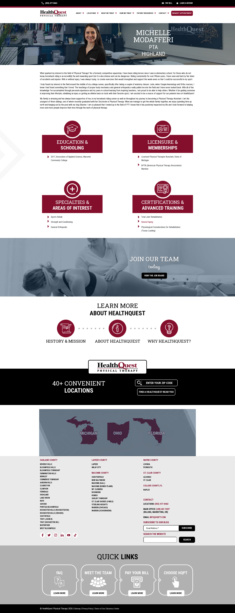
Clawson (44, 489)
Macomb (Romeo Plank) (102, 486)
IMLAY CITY (96, 467)
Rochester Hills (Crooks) (52, 513)
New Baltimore (98, 480)
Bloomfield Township (50, 470)
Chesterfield (98, 477)
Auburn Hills (46, 482)
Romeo (95, 495)
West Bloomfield (47, 528)
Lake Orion (45, 498)
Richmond (96, 492)
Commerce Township (49, 479)
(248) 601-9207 (163, 509)
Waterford (45, 525)
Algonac (147, 477)
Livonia (146, 464)
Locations (91, 13)
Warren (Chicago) (100, 507)
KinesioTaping (147, 222)
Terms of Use (100, 609)
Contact (162, 13)
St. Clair (147, 480)
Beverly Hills (46, 464)
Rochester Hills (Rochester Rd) (54, 510)
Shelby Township (99, 498)
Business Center (113, 609)
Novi (42, 501)
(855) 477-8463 (161, 504)
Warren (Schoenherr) (102, 511)
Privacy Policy (87, 609)
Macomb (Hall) (98, 483)
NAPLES (146, 490)
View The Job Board (154, 275)
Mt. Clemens (97, 489)
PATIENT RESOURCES (145, 13)
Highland (44, 495)
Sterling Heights (100, 504)
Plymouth (147, 467)
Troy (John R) (46, 519)
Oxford (43, 504)
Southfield (45, 516)
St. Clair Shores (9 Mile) (102, 501)
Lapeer (95, 464)
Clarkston (45, 485)
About (78, 13)
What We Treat (107, 13)
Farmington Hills (48, 473)
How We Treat (125, 13)
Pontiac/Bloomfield (49, 507)
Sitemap (77, 609)
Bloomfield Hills (48, 467)
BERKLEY (43, 476)
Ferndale (44, 492)
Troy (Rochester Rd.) (49, 522)
